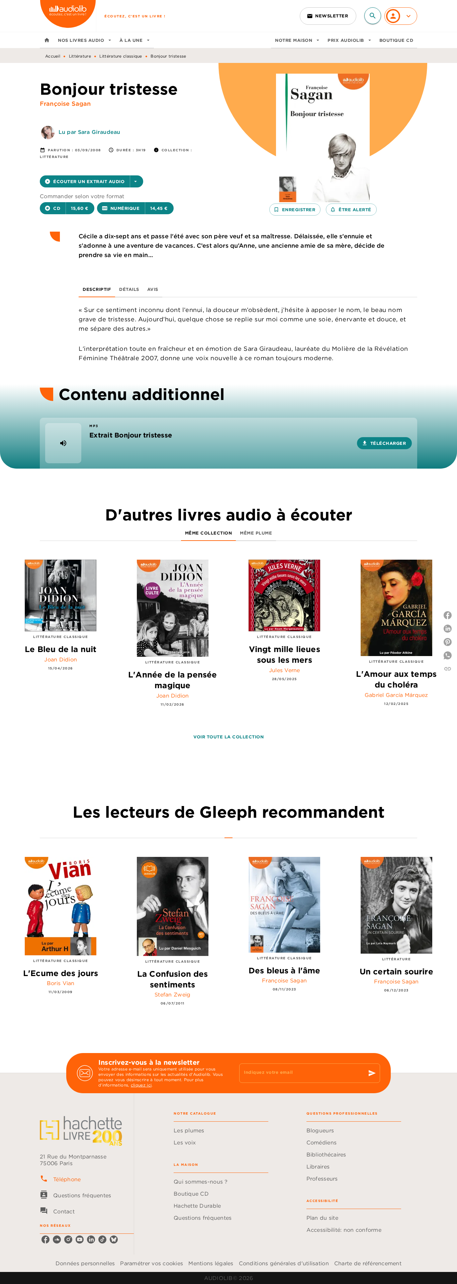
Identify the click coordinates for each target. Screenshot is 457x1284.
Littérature (80, 56)
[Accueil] (68, 16)
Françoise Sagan (65, 103)
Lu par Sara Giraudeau (89, 132)
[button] (328, 16)
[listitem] (45, 1239)
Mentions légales (210, 1263)
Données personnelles (85, 1263)
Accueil (52, 56)
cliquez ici (141, 1085)
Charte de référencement (367, 1263)
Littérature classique (120, 56)
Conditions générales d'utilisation (284, 1263)
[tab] (47, 40)
